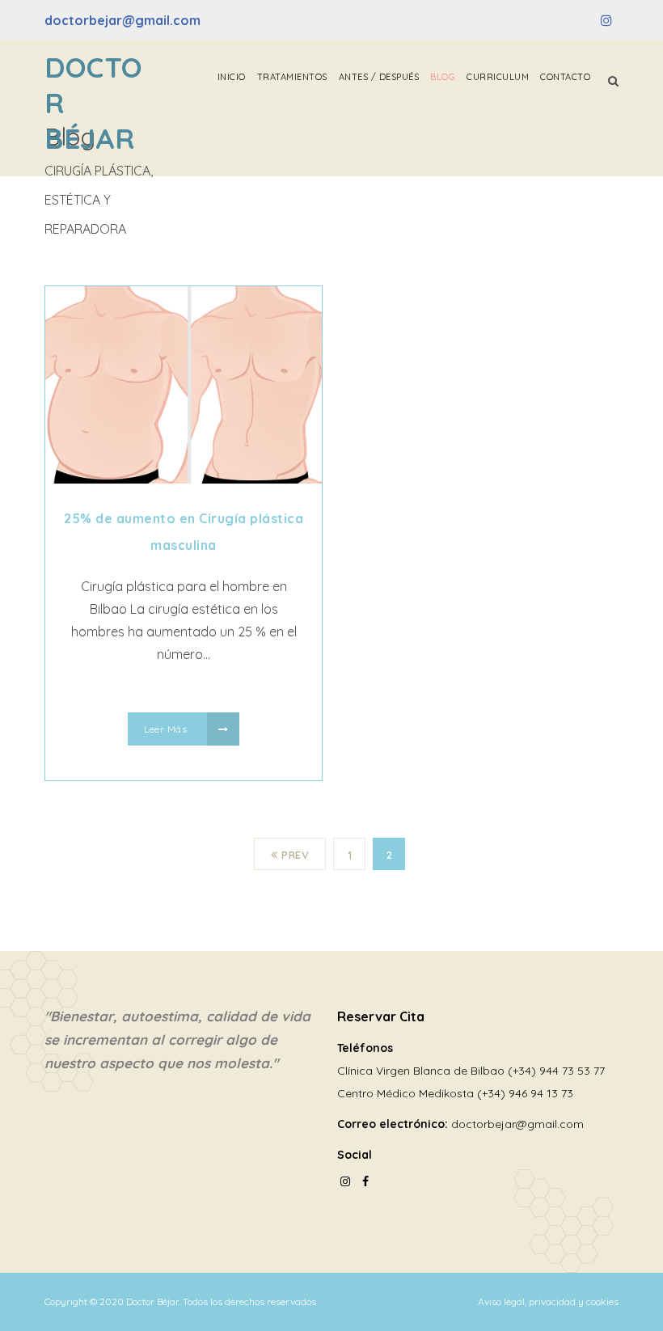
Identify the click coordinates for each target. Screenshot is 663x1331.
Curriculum (498, 76)
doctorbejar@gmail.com (122, 20)
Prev (295, 854)
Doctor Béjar (93, 102)
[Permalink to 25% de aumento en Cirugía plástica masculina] (183, 479)
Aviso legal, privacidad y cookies (548, 1301)
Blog (442, 76)
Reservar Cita (380, 1016)
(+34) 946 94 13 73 (525, 1093)
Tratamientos (292, 76)
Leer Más (167, 729)
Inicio (231, 76)
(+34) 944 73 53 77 (556, 1070)
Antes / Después (379, 76)
